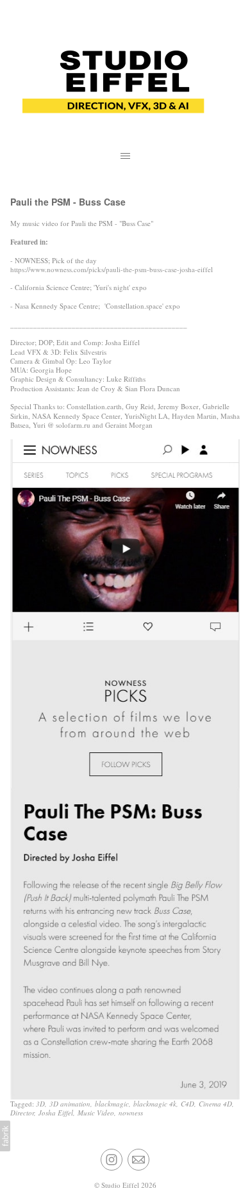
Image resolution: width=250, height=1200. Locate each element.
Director (22, 1112)
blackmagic (112, 1103)
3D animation (69, 1103)
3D (40, 1103)
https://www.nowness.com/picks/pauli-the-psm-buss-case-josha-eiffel (111, 269)
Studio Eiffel (120, 1185)
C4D (187, 1103)
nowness (131, 1112)
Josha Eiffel (55, 1112)
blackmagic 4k (154, 1103)
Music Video (96, 1112)
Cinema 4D (215, 1103)
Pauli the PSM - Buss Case (68, 201)
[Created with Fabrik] (5, 1136)
